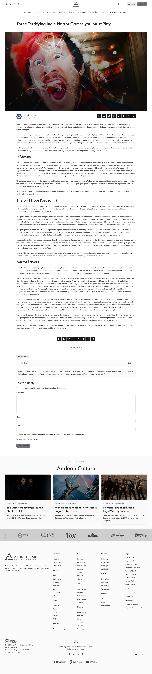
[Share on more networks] (133, 116)
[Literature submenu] (86, 12)
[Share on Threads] (119, 116)
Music (14, 503)
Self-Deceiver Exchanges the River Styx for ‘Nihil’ (25, 509)
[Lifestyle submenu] (97, 12)
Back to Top (139, 654)
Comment (20, 392)
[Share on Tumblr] (123, 116)
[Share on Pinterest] (128, 116)
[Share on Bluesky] (109, 116)
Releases (9, 503)
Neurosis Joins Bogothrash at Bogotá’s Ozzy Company (119, 509)
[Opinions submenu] (32, 12)
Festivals (57, 503)
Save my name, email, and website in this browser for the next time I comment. (51, 435)
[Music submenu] (74, 12)
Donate (141, 4)
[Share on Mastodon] (114, 116)
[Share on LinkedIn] (104, 116)
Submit (130, 4)
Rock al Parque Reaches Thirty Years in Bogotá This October (76, 509)
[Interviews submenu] (56, 12)
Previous (24, 363)
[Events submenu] (116, 12)
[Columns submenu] (43, 12)
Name (19, 417)
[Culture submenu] (66, 12)
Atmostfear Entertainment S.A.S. (21, 645)
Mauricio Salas (30, 115)
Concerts (105, 503)
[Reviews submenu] (127, 12)
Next (129, 363)
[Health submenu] (107, 12)
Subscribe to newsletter (28, 440)
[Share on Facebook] (99, 116)
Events (63, 503)
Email (19, 426)
